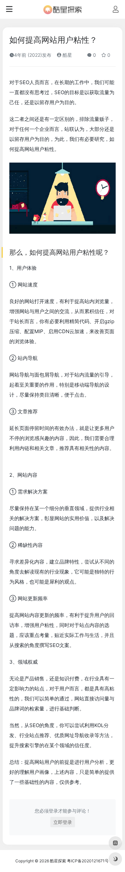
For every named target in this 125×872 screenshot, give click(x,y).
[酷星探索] (62, 9)
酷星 (66, 55)
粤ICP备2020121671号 (88, 860)
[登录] (115, 9)
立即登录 (62, 822)
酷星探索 (58, 860)
